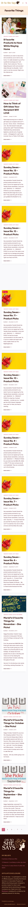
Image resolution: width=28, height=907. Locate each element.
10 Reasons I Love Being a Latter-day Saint (14, 862)
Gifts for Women (17, 614)
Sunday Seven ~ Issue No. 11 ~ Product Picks (12, 315)
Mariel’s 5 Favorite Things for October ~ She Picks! (14, 723)
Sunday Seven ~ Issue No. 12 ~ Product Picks (12, 231)
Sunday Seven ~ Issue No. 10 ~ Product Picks (12, 378)
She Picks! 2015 (17, 717)
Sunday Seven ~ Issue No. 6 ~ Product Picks (12, 560)
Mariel (6, 52)
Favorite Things (8, 36)
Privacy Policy (21, 904)
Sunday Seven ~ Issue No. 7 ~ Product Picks (12, 501)
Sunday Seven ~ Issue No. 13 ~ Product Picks (12, 170)
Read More (7, 75)
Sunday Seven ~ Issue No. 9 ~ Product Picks (12, 440)
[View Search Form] (26, 3)
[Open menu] (22, 3)
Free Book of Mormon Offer (9, 859)
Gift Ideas (16, 36)
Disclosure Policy (9, 904)
